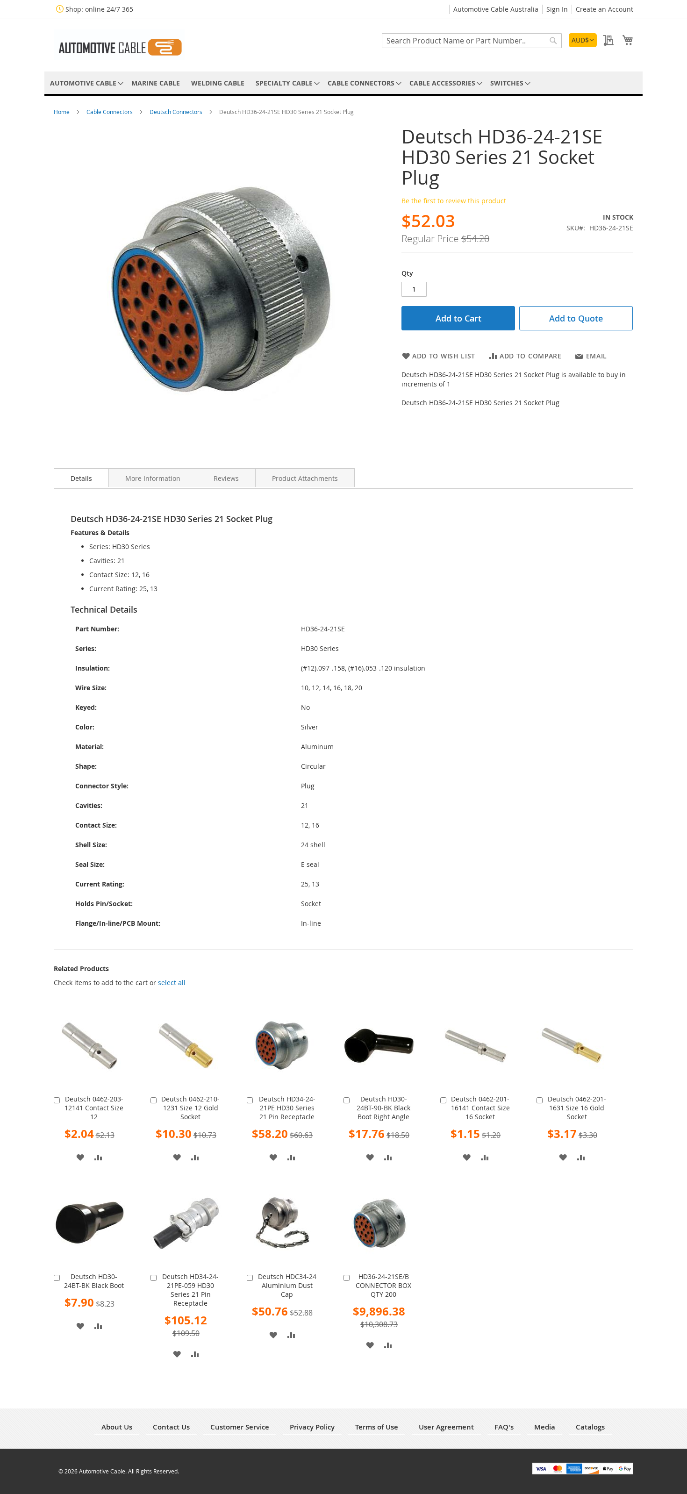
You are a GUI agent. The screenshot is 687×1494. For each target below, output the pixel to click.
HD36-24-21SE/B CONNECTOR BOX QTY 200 (383, 1285)
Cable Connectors (110, 111)
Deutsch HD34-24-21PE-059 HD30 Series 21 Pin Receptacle (190, 1290)
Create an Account (604, 9)
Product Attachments (305, 478)
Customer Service (239, 1427)
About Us (116, 1427)
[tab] (81, 477)
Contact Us (171, 1427)
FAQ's (504, 1427)
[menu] (343, 83)
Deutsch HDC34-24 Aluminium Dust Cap (287, 1285)
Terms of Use (376, 1427)
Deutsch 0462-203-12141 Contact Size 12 (93, 1107)
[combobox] (472, 40)
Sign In (557, 9)
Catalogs (590, 1427)
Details (81, 478)
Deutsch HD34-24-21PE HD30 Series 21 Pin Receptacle (287, 1107)
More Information (152, 478)
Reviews (226, 478)
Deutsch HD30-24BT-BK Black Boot (94, 1281)
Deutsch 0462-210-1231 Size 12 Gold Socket (190, 1107)
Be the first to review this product (453, 200)
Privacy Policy (312, 1427)
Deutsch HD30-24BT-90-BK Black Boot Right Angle (383, 1107)
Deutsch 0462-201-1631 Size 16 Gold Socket (577, 1107)
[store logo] (119, 44)
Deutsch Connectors (177, 111)
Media (544, 1427)
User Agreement (446, 1427)
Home (62, 111)
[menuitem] (85, 83)
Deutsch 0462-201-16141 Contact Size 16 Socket (480, 1107)
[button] (583, 40)
